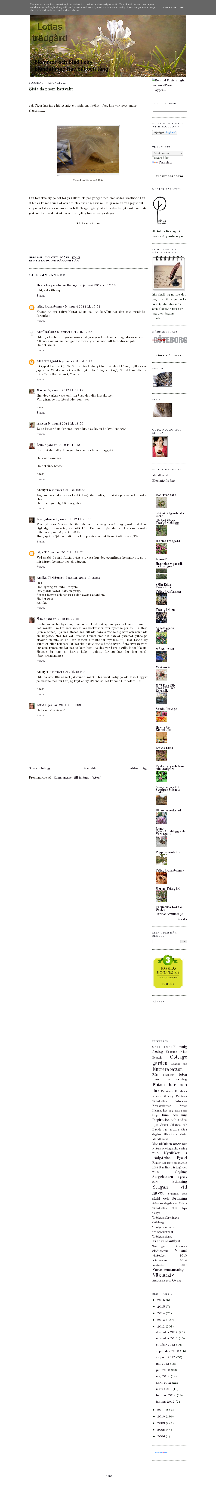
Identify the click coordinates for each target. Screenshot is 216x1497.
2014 (161, 1313)
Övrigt (177, 1280)
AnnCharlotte (46, 332)
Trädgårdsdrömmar (170, 870)
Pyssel (182, 1158)
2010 (155, 1047)
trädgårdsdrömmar (50, 306)
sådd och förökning (169, 1199)
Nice (184, 1144)
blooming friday (176, 1051)
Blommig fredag (163, 480)
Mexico (183, 1134)
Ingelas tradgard (168, 541)
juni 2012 (163, 1370)
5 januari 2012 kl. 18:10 (77, 361)
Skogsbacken (162, 1177)
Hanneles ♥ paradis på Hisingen (169, 565)
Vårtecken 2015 (169, 1265)
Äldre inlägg (139, 768)
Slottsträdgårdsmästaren (170, 515)
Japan (164, 1125)
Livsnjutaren (46, 519)
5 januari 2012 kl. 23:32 (83, 577)
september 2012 (168, 1351)
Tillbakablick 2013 (164, 1208)
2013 (161, 1320)
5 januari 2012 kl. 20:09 (67, 490)
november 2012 (167, 1338)
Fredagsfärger (161, 1106)
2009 (161, 1423)
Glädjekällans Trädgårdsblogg (167, 522)
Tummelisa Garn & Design (169, 908)
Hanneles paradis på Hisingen (58, 285)
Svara (41, 295)
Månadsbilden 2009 (166, 1144)
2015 (161, 1306)
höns (177, 1111)
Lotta (40, 705)
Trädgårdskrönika (164, 1227)
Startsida (90, 768)
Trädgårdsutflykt (166, 1241)
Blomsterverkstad (168, 810)
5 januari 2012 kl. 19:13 (62, 445)
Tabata (183, 1203)
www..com (161, 1453)
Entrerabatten (167, 1069)
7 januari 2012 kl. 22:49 (67, 672)
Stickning (179, 1182)
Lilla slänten (170, 1134)
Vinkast (181, 1251)
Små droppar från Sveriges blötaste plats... (168, 790)
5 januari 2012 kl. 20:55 (73, 519)
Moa (40, 619)
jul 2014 (174, 1130)
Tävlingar (159, 1246)
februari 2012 (166, 1395)
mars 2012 (164, 1389)
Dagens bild (179, 1064)
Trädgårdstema (162, 1236)
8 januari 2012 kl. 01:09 (63, 705)
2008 (161, 1430)
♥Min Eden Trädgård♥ (163, 586)
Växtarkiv (163, 1275)
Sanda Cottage (166, 709)
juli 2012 (163, 1363)
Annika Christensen (50, 577)
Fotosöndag (167, 1091)
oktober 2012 (166, 1344)
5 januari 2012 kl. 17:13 (98, 285)
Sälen (155, 1203)
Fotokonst (168, 1075)
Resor (156, 1162)
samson (42, 423)
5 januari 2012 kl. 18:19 (65, 390)
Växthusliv (163, 667)
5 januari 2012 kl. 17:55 (75, 332)
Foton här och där (62, 260)
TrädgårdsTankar (168, 591)
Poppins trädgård (168, 852)
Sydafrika (173, 1194)
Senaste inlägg (39, 768)
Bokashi (157, 1057)
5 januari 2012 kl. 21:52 (65, 552)
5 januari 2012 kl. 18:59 (65, 423)
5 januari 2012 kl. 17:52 (82, 306)
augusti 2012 (166, 1357)
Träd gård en (165, 610)
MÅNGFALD (165, 649)
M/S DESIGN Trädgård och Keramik (165, 688)
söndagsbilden (168, 1203)
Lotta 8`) (57, 257)
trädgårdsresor (162, 1232)
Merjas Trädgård (168, 888)
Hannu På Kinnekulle (163, 729)
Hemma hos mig (162, 1110)
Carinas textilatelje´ (170, 914)
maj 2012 (163, 1376)
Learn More (169, 7)
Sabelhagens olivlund (165, 629)
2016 (169, 1047)
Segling (181, 1172)
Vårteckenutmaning (168, 1270)
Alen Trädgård (47, 361)
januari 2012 (166, 1401)
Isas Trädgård (166, 495)
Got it (183, 7)
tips (184, 1208)
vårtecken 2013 (169, 1255)
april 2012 (164, 1382)
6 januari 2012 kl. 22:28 (61, 619)
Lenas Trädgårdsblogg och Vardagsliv (170, 831)
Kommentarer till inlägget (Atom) (77, 777)
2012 (161, 1326)
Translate (166, 162)
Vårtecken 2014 (169, 1260)
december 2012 (167, 1332)
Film (155, 1074)
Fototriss (180, 1101)
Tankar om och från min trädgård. (170, 768)
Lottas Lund (164, 748)
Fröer (183, 1106)
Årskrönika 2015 (161, 1281)
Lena (40, 445)
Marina (42, 390)
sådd (184, 1194)
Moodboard (160, 475)
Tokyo (156, 1213)
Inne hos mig (174, 1115)
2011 (162, 1047)
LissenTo (162, 559)
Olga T (41, 552)
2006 (161, 1436)
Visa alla (182, 919)
